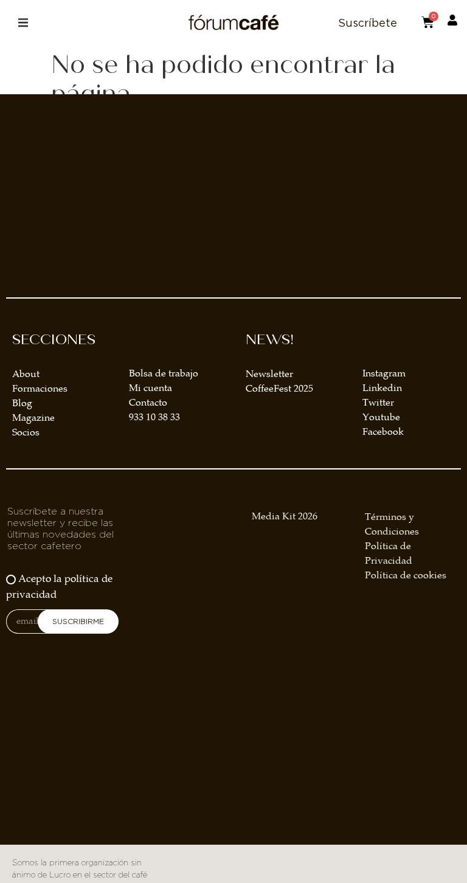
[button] (23, 23)
